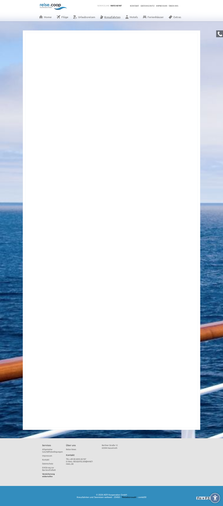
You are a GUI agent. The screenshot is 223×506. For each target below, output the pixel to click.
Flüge (64, 17)
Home (48, 17)
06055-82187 (116, 5)
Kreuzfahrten (112, 17)
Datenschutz (148, 5)
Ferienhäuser (156, 17)
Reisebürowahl (129, 497)
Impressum (161, 5)
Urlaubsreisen (86, 17)
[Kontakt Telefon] (219, 33)
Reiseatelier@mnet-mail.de (79, 462)
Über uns (173, 5)
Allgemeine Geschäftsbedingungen (52, 450)
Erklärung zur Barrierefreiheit (49, 468)
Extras (177, 17)
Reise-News (71, 449)
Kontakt (134, 5)
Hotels (134, 17)
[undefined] (215, 498)
